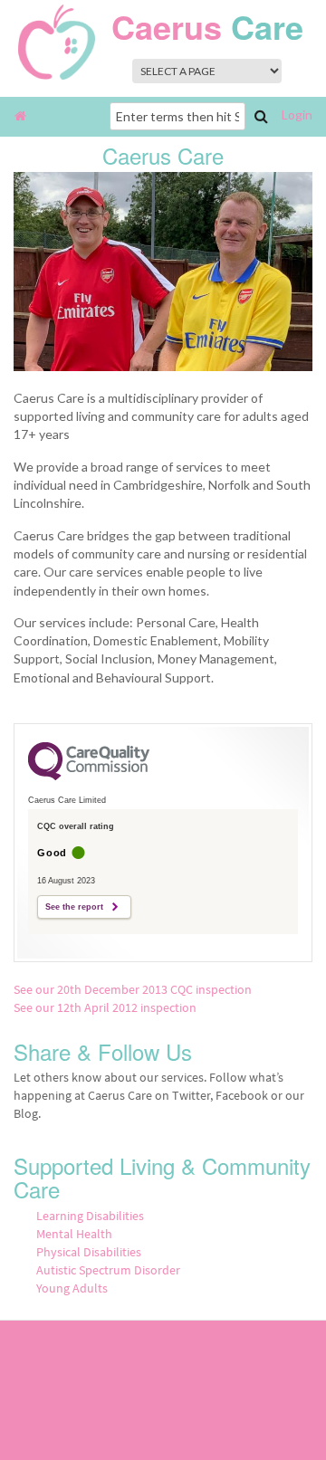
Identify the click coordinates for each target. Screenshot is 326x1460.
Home (20, 117)
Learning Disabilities (90, 1215)
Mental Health (74, 1234)
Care (207, 26)
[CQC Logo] (88, 775)
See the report (74, 906)
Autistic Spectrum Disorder (108, 1270)
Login (297, 114)
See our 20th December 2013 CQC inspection (133, 989)
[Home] (56, 40)
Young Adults (72, 1288)
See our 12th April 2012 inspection (105, 1007)
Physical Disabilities (88, 1252)
